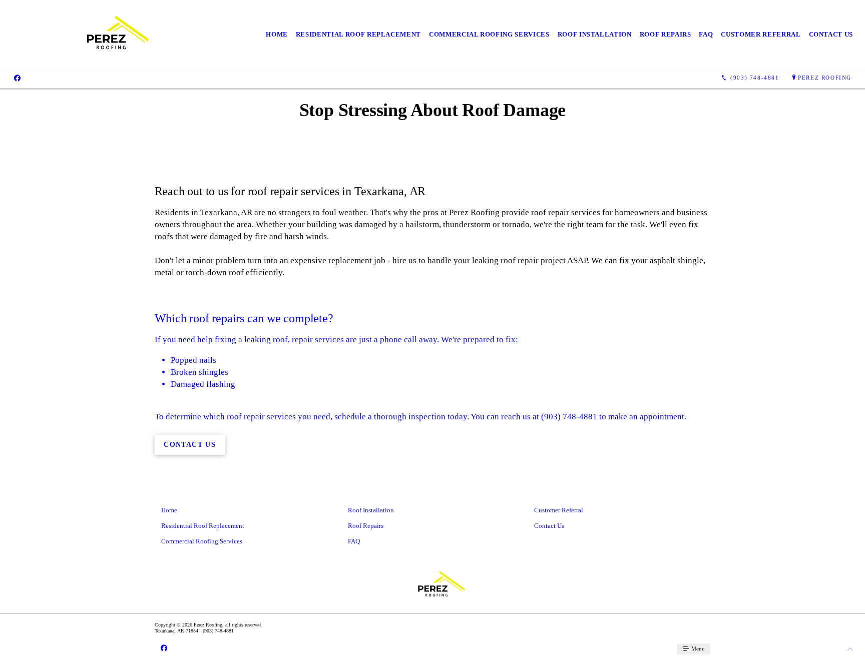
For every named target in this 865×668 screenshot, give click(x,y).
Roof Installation (595, 34)
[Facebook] (17, 77)
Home (277, 34)
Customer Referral (760, 34)
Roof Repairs (665, 34)
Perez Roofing (824, 78)
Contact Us (831, 34)
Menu (697, 648)
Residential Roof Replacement (358, 34)
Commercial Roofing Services (489, 34)
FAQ (706, 34)
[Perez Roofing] (106, 34)
